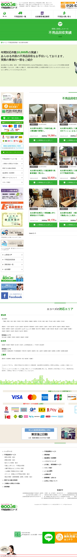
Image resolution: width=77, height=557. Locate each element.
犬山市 (16, 326)
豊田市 (25, 331)
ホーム (5, 42)
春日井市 (26, 326)
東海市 (67, 326)
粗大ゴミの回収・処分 (11, 463)
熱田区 (35, 321)
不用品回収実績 (12, 42)
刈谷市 (12, 331)
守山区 (50, 321)
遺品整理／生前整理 (8, 173)
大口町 (61, 329)
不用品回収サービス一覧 (9, 159)
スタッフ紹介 (6, 182)
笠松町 (8, 345)
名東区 (58, 321)
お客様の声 (8, 255)
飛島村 (43, 329)
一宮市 (8, 326)
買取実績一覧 (9, 264)
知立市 (21, 331)
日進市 (12, 329)
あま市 (23, 329)
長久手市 (38, 329)
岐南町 (3, 345)
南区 (47, 321)
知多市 (58, 326)
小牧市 (50, 326)
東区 (8, 321)
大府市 (36, 326)
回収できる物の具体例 (9, 168)
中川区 (39, 321)
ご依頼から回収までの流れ (10, 163)
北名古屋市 (18, 329)
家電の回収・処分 (10, 460)
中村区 (18, 321)
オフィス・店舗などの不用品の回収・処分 (17, 474)
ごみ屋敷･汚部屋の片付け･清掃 (14, 471)
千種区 (4, 321)
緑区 (54, 321)
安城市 (3, 331)
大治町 (47, 329)
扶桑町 (65, 329)
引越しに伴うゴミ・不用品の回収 (14, 465)
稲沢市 (12, 326)
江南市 (45, 326)
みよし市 (28, 329)
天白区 (63, 321)
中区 (23, 321)
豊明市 (8, 329)
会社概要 (8, 269)
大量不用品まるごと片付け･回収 (14, 468)
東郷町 (33, 329)
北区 (12, 321)
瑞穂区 (31, 321)
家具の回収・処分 (10, 457)
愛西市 (3, 326)
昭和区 (26, 321)
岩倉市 (21, 326)
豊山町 (56, 329)
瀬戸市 (54, 326)
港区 (43, 321)
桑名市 (3, 358)
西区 (15, 321)
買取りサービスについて (9, 177)
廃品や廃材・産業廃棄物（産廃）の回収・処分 (18, 477)
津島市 (63, 326)
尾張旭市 (31, 326)
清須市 (41, 326)
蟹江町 (52, 329)
